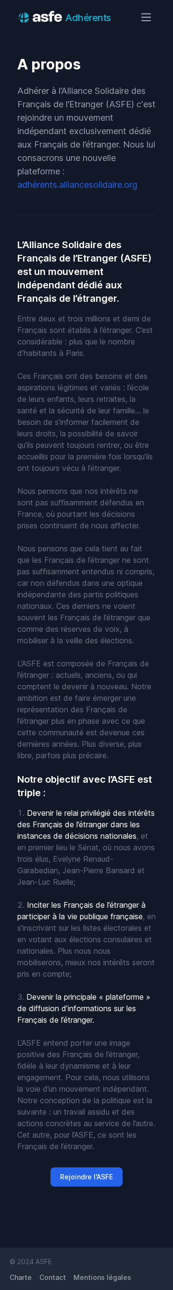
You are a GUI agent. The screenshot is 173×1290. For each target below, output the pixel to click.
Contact (52, 1277)
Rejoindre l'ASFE (86, 1177)
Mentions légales (102, 1277)
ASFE (44, 1261)
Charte (21, 1277)
